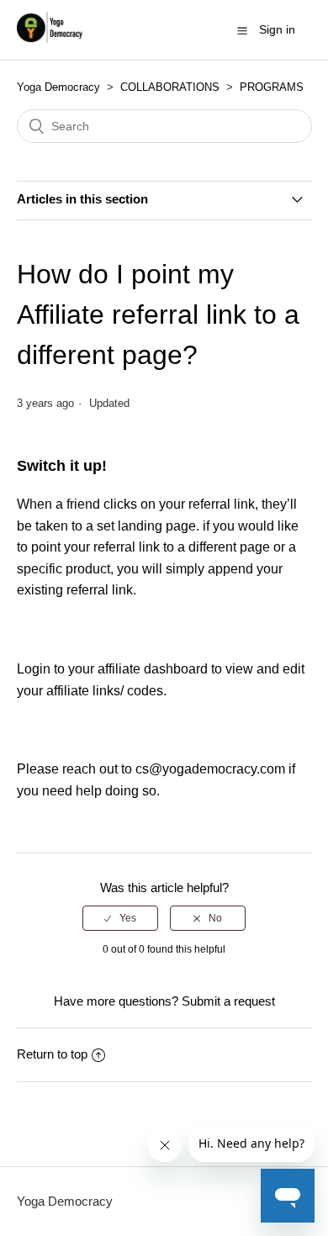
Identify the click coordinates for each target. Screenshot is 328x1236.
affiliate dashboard (153, 669)
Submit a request (228, 1001)
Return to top (52, 1054)
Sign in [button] (277, 29)
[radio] (120, 918)
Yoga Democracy (58, 87)
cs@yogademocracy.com (210, 769)
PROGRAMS (272, 87)
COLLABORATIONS (170, 87)
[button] (242, 30)
